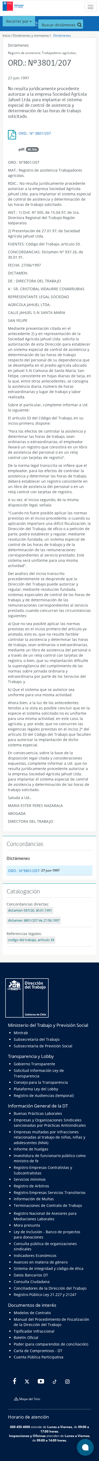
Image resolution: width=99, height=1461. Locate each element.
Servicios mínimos (30, 1179)
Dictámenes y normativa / (32, 35)
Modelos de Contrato (32, 1312)
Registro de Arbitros (31, 1185)
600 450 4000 (20, 1427)
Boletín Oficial (26, 1337)
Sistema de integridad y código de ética (48, 1268)
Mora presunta (27, 1225)
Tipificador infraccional (34, 1331)
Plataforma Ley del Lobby (36, 1088)
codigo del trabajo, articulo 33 (31, 940)
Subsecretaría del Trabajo (36, 1039)
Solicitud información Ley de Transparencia (39, 1073)
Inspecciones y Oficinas (27, 1436)
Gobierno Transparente (34, 1063)
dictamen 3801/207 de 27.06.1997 (34, 920)
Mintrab (21, 1032)
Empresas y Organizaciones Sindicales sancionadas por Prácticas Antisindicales (50, 1122)
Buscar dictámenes (59, 24)
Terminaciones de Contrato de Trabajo (48, 1205)
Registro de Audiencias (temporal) (44, 1095)
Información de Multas (34, 1198)
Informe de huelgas (31, 1149)
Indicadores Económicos (35, 1255)
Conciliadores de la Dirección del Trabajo (50, 1288)
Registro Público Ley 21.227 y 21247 (45, 1294)
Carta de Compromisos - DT (38, 1350)
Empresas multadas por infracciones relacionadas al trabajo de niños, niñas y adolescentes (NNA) (49, 1137)
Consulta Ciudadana (32, 1281)
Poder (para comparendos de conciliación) (51, 1344)
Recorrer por (18, 21)
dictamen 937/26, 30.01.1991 (30, 910)
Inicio (6, 35)
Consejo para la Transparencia (41, 1082)
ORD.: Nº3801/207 (23, 870)
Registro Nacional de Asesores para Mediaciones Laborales (45, 1216)
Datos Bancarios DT (31, 1275)
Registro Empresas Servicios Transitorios (50, 1192)
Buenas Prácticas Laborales (38, 1113)
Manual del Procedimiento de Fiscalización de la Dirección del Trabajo (51, 1322)
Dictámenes (62, 35)
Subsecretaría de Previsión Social (43, 1045)
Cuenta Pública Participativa (38, 1357)
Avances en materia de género (41, 1262)
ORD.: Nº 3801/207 (34, 133)
